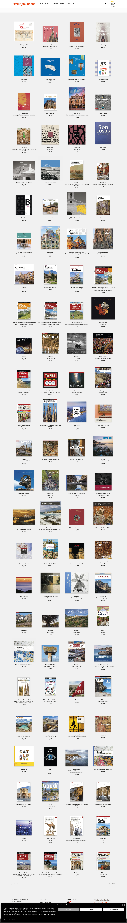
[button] (123, 905)
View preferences (114, 909)
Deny (91, 909)
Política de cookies (7, 919)
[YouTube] (70, 902)
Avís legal (14, 919)
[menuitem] (40, 4)
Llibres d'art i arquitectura (20, 899)
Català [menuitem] (112, 1)
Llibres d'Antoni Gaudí (18, 901)
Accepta (68, 909)
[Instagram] (68, 902)
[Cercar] (73, 4)
